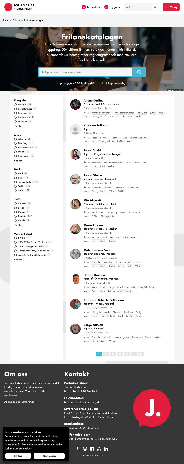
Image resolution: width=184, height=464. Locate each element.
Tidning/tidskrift (28, 182)
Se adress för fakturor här (79, 402)
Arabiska (24, 203)
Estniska (23, 220)
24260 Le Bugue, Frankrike (32, 246)
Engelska (25, 216)
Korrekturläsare (27, 108)
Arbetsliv (24, 139)
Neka (18, 456)
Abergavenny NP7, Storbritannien (35, 250)
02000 (23, 237)
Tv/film (24, 186)
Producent (24, 121)
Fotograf (24, 104)
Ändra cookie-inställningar (19, 401)
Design (23, 151)
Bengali (23, 207)
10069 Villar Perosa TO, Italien (34, 242)
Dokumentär (25, 155)
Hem (5, 20)
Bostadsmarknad (27, 147)
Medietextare (26, 117)
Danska (23, 212)
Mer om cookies (22, 448)
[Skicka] (139, 72)
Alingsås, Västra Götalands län (34, 254)
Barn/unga (25, 143)
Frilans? (112, 83)
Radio (23, 177)
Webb (23, 190)
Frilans (16, 20)
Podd (22, 173)
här (114, 438)
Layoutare (24, 113)
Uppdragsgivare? (76, 83)
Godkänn (49, 456)
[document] (35, 444)
